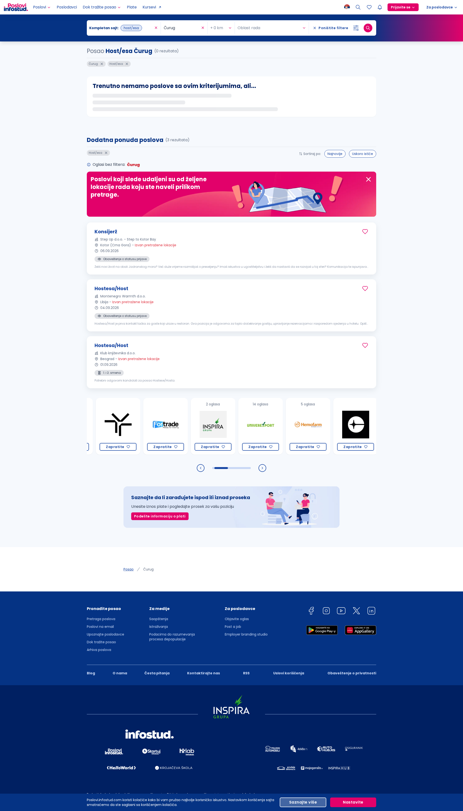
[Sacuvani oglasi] (369, 7)
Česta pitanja (157, 673)
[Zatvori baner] (368, 179)
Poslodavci (67, 7)
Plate (132, 7)
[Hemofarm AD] (289, 426)
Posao (128, 569)
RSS (246, 673)
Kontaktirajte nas (203, 673)
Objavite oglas (237, 619)
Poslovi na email (100, 626)
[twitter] (356, 611)
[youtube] (341, 611)
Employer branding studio (246, 634)
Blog (91, 673)
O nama (120, 673)
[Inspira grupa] (194, 426)
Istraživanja (158, 626)
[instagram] (326, 611)
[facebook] (311, 611)
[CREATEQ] (337, 426)
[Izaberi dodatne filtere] (356, 28)
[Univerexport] (242, 426)
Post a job (233, 626)
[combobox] (121, 28)
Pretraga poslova (101, 619)
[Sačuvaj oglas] (365, 231)
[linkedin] (371, 611)
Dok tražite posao (101, 642)
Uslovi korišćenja (288, 673)
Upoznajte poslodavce (105, 634)
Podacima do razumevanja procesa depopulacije (172, 637)
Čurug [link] (148, 569)
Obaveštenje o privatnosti (351, 673)
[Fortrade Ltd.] (147, 426)
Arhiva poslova (99, 649)
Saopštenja (158, 619)
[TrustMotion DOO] (99, 426)
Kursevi (149, 7)
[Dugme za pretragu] (368, 28)
